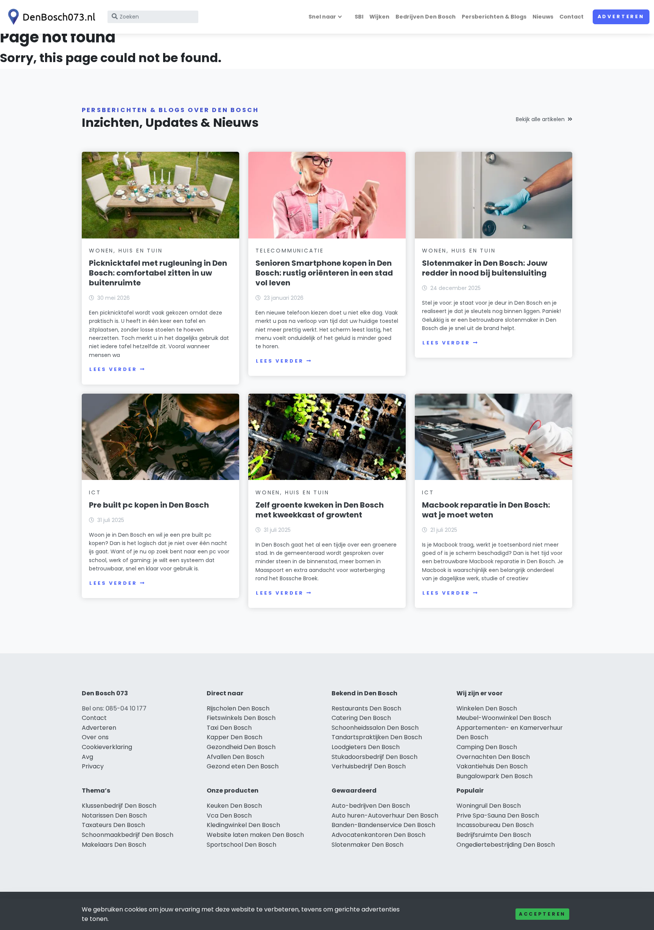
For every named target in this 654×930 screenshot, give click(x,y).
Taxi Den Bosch (229, 727)
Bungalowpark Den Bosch (494, 776)
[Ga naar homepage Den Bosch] (50, 17)
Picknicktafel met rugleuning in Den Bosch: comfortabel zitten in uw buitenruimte (158, 273)
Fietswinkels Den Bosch (241, 717)
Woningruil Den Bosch (488, 805)
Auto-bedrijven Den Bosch (371, 805)
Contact (571, 16)
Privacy (93, 766)
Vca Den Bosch (229, 815)
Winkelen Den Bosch (486, 708)
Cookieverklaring (107, 747)
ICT (95, 492)
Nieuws (543, 16)
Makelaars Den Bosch (114, 844)
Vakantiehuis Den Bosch (492, 766)
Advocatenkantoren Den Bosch (378, 834)
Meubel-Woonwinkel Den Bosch (503, 717)
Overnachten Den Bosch (493, 756)
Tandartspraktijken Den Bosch (377, 737)
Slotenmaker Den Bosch (367, 844)
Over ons (95, 737)
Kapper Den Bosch (234, 737)
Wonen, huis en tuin (125, 250)
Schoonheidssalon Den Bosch (375, 727)
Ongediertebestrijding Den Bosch (505, 844)
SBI (359, 16)
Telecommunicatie (289, 250)
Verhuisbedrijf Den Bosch (369, 766)
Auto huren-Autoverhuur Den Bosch (385, 815)
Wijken (379, 16)
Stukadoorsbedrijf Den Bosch (374, 756)
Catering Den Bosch (361, 717)
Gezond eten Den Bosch (243, 766)
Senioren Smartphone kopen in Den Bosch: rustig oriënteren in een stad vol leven (324, 273)
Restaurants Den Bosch (366, 708)
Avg (87, 756)
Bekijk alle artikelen (540, 119)
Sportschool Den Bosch (241, 844)
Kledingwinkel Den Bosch (243, 825)
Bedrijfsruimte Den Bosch (493, 834)
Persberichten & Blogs (494, 16)
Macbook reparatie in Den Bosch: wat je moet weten (486, 510)
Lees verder (113, 369)
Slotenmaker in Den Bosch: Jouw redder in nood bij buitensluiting (484, 268)
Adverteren (621, 16)
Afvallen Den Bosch (235, 756)
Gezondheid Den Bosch (241, 747)
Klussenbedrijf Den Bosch (119, 805)
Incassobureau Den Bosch (495, 825)
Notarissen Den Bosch (114, 815)
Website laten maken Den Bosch (255, 834)
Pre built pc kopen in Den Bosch (149, 505)
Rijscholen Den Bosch (238, 708)
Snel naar (322, 16)
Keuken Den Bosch (234, 805)
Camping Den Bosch (486, 747)
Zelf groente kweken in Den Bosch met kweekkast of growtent (319, 510)
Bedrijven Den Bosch (426, 16)
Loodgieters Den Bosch (366, 747)
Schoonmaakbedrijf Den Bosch (127, 834)
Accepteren (542, 914)
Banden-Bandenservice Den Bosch (383, 825)
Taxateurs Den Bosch (113, 825)
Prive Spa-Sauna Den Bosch (497, 815)
